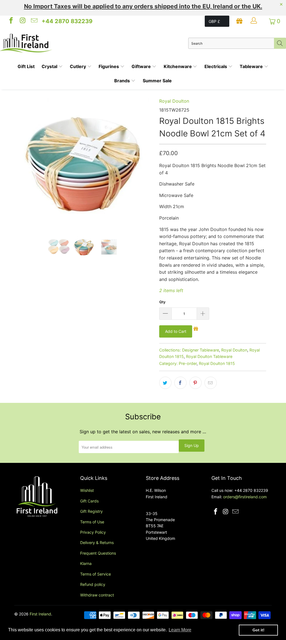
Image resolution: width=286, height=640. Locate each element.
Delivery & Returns (97, 542)
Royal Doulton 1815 (217, 363)
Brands (122, 80)
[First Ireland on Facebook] (10, 21)
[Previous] (21, 162)
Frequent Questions (98, 553)
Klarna (86, 563)
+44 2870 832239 (67, 21)
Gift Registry (91, 511)
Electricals (216, 66)
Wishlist (87, 490)
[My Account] (254, 21)
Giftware (142, 66)
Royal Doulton (174, 101)
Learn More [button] (180, 629)
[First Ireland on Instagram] (22, 21)
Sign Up (191, 445)
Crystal (50, 66)
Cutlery (78, 66)
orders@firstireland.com (245, 496)
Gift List (26, 66)
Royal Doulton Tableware (209, 356)
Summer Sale (157, 80)
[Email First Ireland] (33, 21)
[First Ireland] (94, 43)
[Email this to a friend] (210, 383)
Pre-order (188, 363)
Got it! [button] (258, 630)
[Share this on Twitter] (165, 383)
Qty (162, 302)
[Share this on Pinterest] (195, 383)
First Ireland (40, 614)
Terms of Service (95, 574)
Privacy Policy (93, 532)
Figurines (109, 66)
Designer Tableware (200, 350)
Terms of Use (92, 521)
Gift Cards (89, 501)
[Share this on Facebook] (180, 383)
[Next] (146, 162)
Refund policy (92, 584)
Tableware (252, 66)
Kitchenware (178, 66)
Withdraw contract (97, 595)
